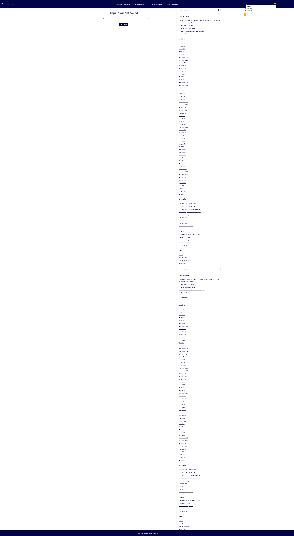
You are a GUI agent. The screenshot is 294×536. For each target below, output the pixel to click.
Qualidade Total (183, 245)
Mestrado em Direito (184, 237)
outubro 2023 (182, 107)
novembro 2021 (183, 152)
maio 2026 (182, 49)
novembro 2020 (183, 174)
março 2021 (182, 166)
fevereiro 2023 (183, 124)
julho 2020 (181, 186)
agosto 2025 (182, 68)
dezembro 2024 (183, 82)
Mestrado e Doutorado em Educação (189, 234)
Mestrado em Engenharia (186, 240)
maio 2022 (182, 141)
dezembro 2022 (183, 127)
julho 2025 (181, 71)
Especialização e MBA (140, 4)
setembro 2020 (183, 180)
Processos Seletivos (156, 4)
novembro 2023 (183, 105)
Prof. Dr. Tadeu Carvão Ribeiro (187, 28)
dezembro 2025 (183, 57)
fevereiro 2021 (183, 169)
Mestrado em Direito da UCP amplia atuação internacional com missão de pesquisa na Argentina (199, 22)
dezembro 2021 (183, 149)
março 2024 (182, 99)
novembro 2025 (183, 60)
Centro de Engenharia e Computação (190, 212)
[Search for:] (199, 10)
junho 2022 (182, 138)
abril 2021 (181, 163)
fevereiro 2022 (183, 146)
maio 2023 (182, 119)
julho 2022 (181, 135)
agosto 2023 (182, 113)
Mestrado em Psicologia (185, 243)
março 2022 (182, 144)
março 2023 (182, 121)
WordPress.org (183, 263)
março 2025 (182, 79)
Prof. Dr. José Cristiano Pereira (187, 34)
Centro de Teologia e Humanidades (189, 215)
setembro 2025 (183, 65)
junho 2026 (182, 46)
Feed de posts (183, 257)
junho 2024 (182, 93)
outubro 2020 (182, 177)
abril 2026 (181, 51)
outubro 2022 (182, 130)
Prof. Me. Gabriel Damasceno (187, 25)
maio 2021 (181, 160)
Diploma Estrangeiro (172, 4)
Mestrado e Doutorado (123, 4)
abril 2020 (181, 194)
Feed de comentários (185, 260)
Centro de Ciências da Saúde (187, 203)
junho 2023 (182, 116)
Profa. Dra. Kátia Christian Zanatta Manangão (191, 31)
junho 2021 (182, 158)
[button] (124, 4)
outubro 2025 (182, 63)
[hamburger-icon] (275, 3)
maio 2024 (182, 96)
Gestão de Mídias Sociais (186, 226)
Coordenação (183, 217)
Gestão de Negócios (185, 229)
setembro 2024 (183, 88)
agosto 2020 (182, 183)
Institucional (182, 231)
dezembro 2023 (183, 102)
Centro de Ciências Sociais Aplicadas (189, 209)
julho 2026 (181, 43)
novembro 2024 (183, 85)
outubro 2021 (182, 155)
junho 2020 (182, 188)
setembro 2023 (183, 110)
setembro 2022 (183, 133)
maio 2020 (182, 191)
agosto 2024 (182, 91)
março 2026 (182, 54)
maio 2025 (182, 74)
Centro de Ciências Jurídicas (187, 206)
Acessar (181, 255)
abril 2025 (181, 77)
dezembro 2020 (183, 172)
